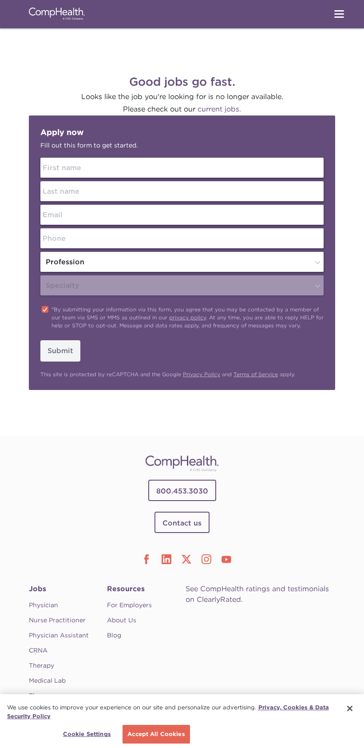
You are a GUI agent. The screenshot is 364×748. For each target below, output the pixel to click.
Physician (43, 605)
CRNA (38, 650)
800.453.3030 (182, 491)
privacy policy (187, 317)
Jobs (37, 589)
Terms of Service (255, 374)
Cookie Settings (87, 734)
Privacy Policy (201, 374)
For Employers (129, 605)
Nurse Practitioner (57, 620)
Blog (114, 635)
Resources (126, 589)
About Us (121, 620)
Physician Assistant (59, 635)
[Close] (350, 708)
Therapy (41, 665)
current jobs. (219, 109)
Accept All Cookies (156, 734)
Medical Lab (47, 680)
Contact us (182, 523)
